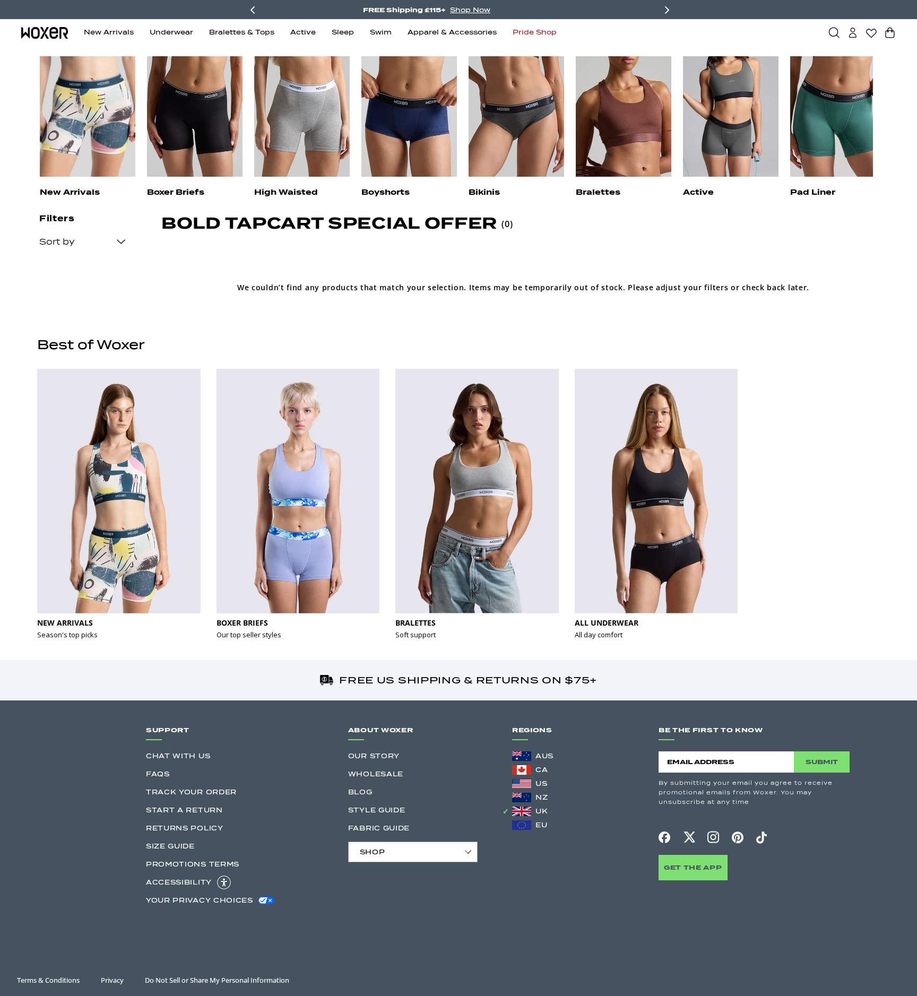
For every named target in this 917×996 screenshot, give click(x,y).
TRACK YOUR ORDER (191, 792)
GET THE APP (693, 867)
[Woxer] (44, 32)
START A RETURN (184, 810)
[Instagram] (713, 837)
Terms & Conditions (48, 980)
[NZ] (521, 797)
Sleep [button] (343, 32)
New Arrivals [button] (109, 32)
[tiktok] (761, 837)
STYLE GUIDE (376, 810)
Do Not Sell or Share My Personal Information (217, 980)
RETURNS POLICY (184, 828)
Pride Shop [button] (535, 32)
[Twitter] (689, 837)
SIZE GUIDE (170, 846)
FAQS (158, 774)
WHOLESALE (375, 774)
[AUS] (521, 756)
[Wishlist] (871, 33)
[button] (834, 32)
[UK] (521, 811)
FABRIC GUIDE (379, 828)
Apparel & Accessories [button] (452, 32)
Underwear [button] (171, 32)
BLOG (360, 792)
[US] (521, 784)
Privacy (112, 980)
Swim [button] (381, 32)
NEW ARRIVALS (65, 623)
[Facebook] (664, 837)
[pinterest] (737, 837)
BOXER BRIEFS (242, 623)
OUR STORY (374, 756)
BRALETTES (415, 623)
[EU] (521, 825)
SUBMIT (822, 762)
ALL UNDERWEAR (606, 623)
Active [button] (303, 32)
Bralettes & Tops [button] (241, 32)
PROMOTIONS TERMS (192, 864)
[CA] (521, 770)
